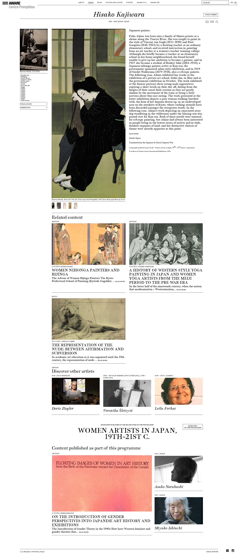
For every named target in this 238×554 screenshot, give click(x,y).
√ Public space (24, 81)
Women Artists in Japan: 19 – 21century (170, 147)
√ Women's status (25, 79)
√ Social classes (25, 78)
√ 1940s (22, 93)
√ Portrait (23, 82)
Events (129, 2)
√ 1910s (22, 88)
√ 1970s (22, 97)
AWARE (155, 2)
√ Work (22, 84)
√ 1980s (22, 99)
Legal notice (212, 551)
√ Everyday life (25, 85)
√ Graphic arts (24, 75)
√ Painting (23, 76)
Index (91, 2)
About (81, 2)
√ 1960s (22, 96)
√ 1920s (22, 90)
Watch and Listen (114, 2)
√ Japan (22, 87)
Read (99, 2)
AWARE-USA (142, 2)
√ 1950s (22, 94)
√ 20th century (25, 100)
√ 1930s (22, 91)
